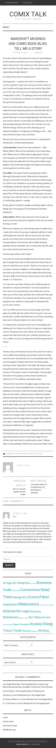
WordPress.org (9, 730)
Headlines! (10, 604)
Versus (26, 630)
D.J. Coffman (8, 703)
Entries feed (8, 721)
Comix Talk (28, 14)
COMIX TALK (27, 3)
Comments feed (10, 726)
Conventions (30, 590)
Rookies (36, 624)
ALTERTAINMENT (11, 3)
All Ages (8, 583)
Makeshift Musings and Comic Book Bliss (24, 454)
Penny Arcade (7, 625)
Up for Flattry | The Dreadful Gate (17, 691)
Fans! (44, 597)
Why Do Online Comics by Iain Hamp (19, 492)
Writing (43, 631)
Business (44, 582)
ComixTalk (16, 590)
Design (17, 597)
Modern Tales (23, 618)
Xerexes (6, 695)
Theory (8, 631)
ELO (25, 597)
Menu (6, 27)
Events (34, 597)
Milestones (10, 617)
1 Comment (38, 53)
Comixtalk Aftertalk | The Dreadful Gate (20, 684)
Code (7, 590)
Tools (17, 631)
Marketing (35, 611)
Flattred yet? (39, 691)
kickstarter (12, 611)
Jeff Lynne (43, 605)
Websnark (34, 631)
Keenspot (50, 605)
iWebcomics (28, 604)
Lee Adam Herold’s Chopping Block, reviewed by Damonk (39, 489)
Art (15, 583)
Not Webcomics (39, 617)
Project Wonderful (21, 624)
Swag (48, 623)
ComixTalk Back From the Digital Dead (29, 695)
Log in (5, 717)
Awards (23, 583)
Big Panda (32, 583)
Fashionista (22, 744)
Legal (25, 611)
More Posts (23, 465)
